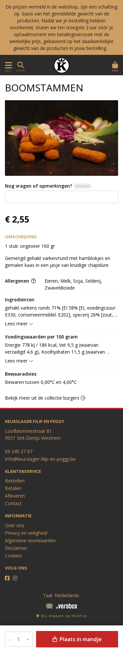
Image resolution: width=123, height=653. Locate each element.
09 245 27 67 (18, 451)
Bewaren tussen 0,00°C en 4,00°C (41, 382)
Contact (13, 503)
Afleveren (15, 496)
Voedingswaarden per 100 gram (41, 337)
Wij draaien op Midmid (63, 616)
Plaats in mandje (80, 639)
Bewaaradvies (20, 374)
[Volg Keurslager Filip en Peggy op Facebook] (7, 578)
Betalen (13, 488)
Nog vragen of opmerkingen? (38, 186)
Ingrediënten (19, 299)
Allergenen (18, 281)
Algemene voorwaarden (30, 540)
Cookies (13, 555)
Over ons (14, 525)
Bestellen (15, 481)
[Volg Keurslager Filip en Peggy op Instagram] (15, 578)
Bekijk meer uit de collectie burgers (43, 398)
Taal (47, 595)
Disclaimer (16, 548)
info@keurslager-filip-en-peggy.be (40, 459)
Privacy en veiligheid (26, 533)
